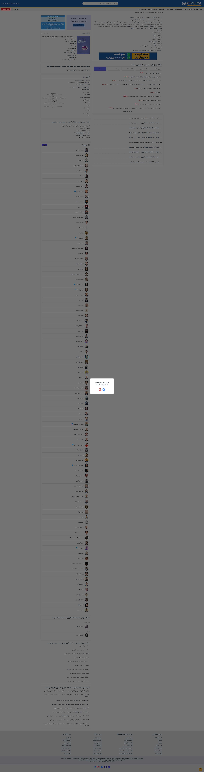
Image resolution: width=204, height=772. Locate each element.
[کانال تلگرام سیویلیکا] (103, 389)
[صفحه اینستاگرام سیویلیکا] (100, 389)
